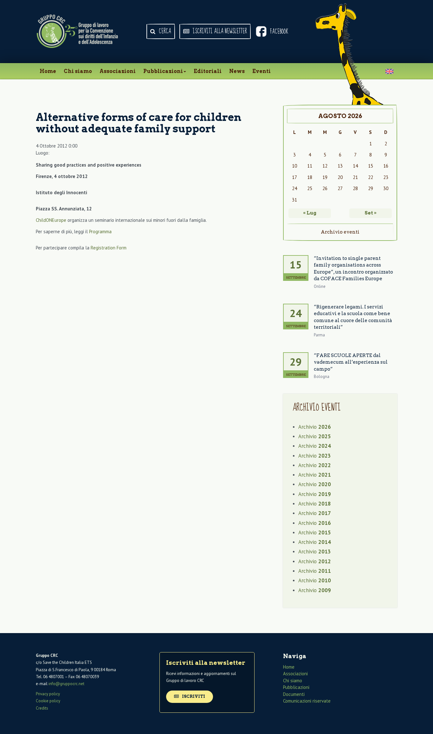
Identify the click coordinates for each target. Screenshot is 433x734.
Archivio (314, 426)
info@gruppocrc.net (66, 683)
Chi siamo (78, 71)
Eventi (261, 71)
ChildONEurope (51, 220)
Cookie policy (48, 701)
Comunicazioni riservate (307, 701)
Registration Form (108, 248)
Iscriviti (193, 696)
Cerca (164, 31)
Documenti (294, 694)
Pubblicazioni (163, 71)
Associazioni (118, 71)
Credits (42, 708)
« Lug (309, 213)
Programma (100, 231)
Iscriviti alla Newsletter (219, 31)
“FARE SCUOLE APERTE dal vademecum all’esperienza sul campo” (351, 362)
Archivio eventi (340, 232)
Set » (371, 213)
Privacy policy (48, 694)
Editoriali (208, 71)
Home (48, 71)
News (237, 71)
